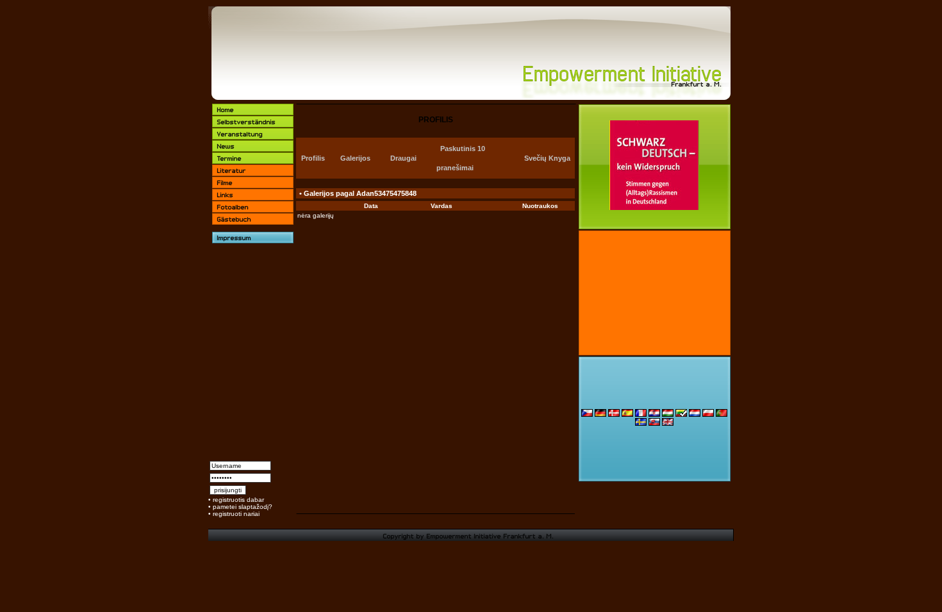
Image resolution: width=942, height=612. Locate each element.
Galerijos (355, 158)
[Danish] (614, 414)
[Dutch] (694, 414)
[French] (641, 414)
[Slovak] (654, 423)
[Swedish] (641, 423)
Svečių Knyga (547, 158)
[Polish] (708, 414)
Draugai (403, 158)
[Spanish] (627, 414)
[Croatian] (654, 414)
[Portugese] (721, 414)
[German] (600, 414)
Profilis (313, 158)
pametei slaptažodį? (242, 506)
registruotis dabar (238, 499)
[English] (667, 423)
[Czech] (587, 414)
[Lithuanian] (681, 414)
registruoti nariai (236, 513)
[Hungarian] (667, 414)
